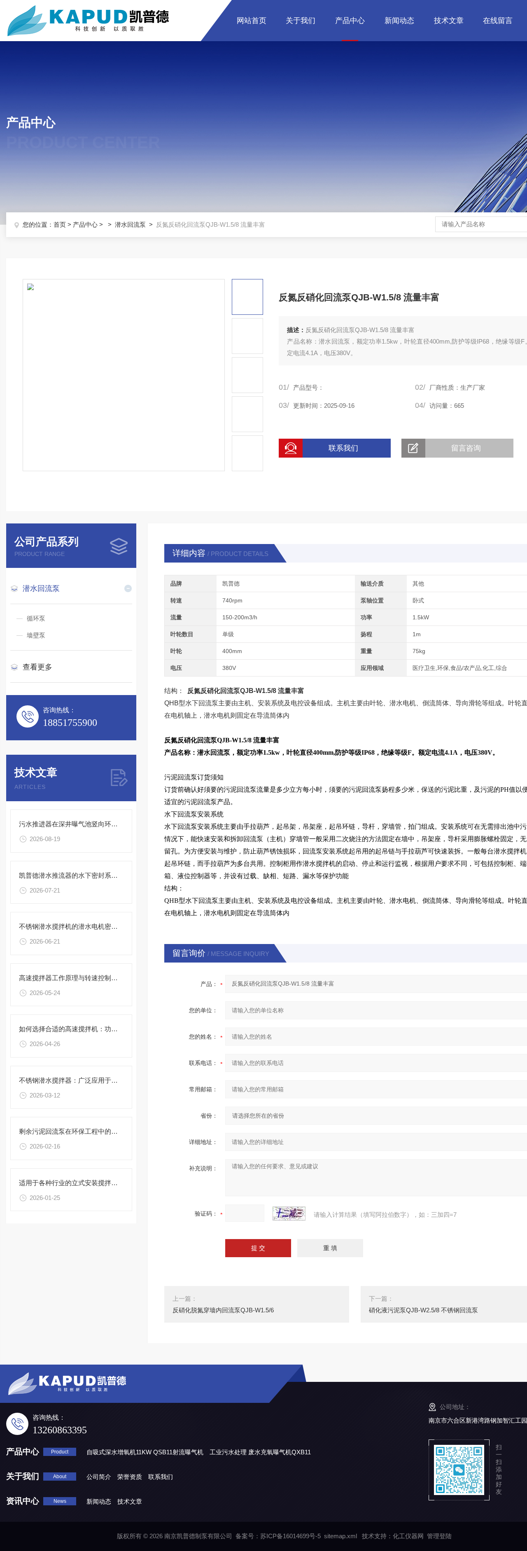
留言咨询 (466, 448)
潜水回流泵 (130, 224)
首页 (60, 224)
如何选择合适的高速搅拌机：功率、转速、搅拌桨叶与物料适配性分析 (121, 1028)
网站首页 (251, 20)
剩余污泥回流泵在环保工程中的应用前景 (78, 1131)
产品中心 (350, 20)
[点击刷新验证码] (289, 1214)
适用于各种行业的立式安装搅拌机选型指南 (81, 1182)
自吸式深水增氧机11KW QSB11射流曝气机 (144, 1452)
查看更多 (37, 667)
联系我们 (343, 448)
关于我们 (300, 20)
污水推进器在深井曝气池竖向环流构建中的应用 (88, 824)
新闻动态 (399, 20)
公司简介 (98, 1476)
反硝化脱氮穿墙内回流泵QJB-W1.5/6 (223, 1310)
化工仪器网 (408, 1535)
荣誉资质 (129, 1476)
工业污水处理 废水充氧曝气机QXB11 (260, 1452)
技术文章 (449, 20)
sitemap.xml (340, 1535)
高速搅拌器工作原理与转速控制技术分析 (78, 977)
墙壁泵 (36, 635)
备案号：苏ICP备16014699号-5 (278, 1535)
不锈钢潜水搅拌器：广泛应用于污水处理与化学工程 (94, 1080)
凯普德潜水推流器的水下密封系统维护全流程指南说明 (98, 875)
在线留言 (498, 20)
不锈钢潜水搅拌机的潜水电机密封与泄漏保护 (85, 926)
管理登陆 (439, 1535)
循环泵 (36, 618)
